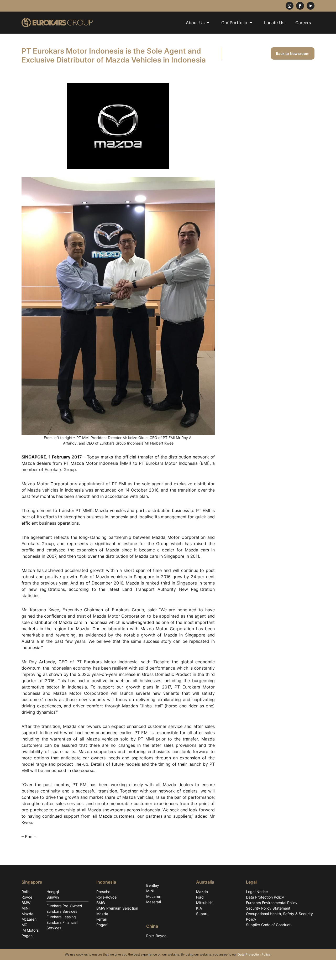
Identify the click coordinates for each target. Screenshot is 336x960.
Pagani (27, 935)
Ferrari (101, 919)
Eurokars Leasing (61, 917)
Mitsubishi (204, 902)
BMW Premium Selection (117, 908)
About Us (195, 22)
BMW (26, 902)
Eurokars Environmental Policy (271, 902)
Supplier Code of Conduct (268, 924)
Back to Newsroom (292, 53)
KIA (199, 908)
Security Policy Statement (268, 908)
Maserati (153, 902)
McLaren (29, 919)
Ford (200, 897)
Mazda (27, 913)
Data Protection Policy (265, 897)
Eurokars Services (61, 911)
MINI (26, 908)
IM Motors (30, 930)
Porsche (103, 891)
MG (24, 924)
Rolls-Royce (27, 894)
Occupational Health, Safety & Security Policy (279, 916)
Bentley (152, 885)
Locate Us (274, 22)
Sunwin (52, 897)
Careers (303, 22)
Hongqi (52, 891)
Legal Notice (257, 891)
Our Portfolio (234, 22)
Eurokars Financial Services (61, 925)
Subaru (202, 913)
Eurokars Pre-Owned (64, 906)
